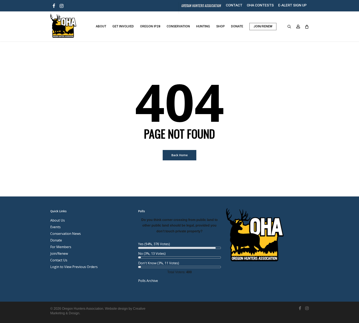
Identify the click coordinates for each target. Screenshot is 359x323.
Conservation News (65, 233)
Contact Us (58, 260)
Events (55, 227)
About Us (57, 220)
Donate (56, 240)
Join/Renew (59, 253)
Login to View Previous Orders (74, 266)
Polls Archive (148, 280)
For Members (60, 247)
